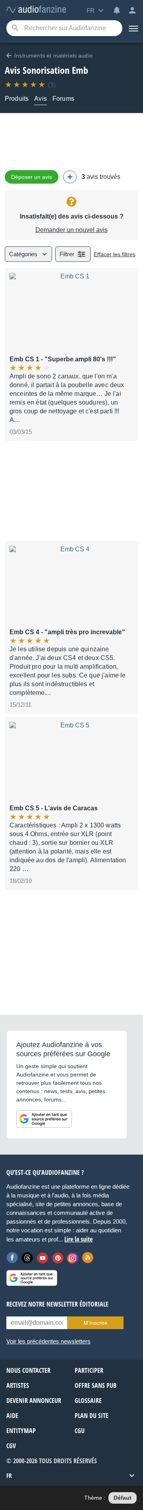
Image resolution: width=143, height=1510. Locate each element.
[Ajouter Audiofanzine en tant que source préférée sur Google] (44, 1119)
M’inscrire (95, 1323)
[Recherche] (15, 28)
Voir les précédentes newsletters (48, 1341)
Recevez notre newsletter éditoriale (57, 1304)
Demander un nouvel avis (71, 229)
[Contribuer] (70, 177)
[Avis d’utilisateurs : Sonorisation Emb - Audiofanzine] (36, 10)
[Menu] (133, 28)
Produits (17, 98)
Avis (40, 98)
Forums (63, 98)
